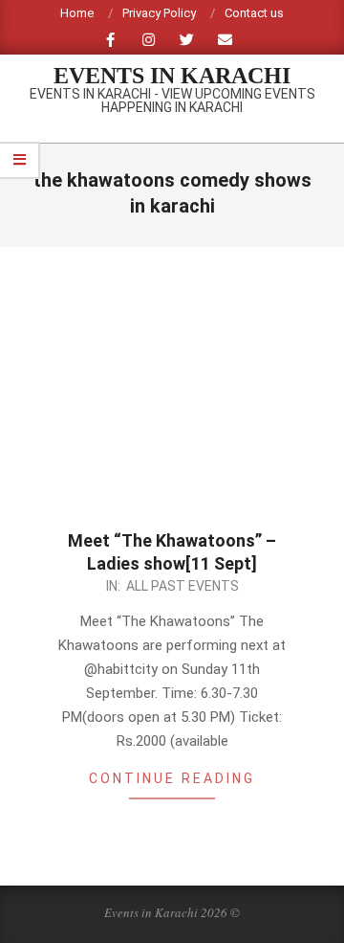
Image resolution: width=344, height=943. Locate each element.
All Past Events (182, 586)
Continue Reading (172, 778)
